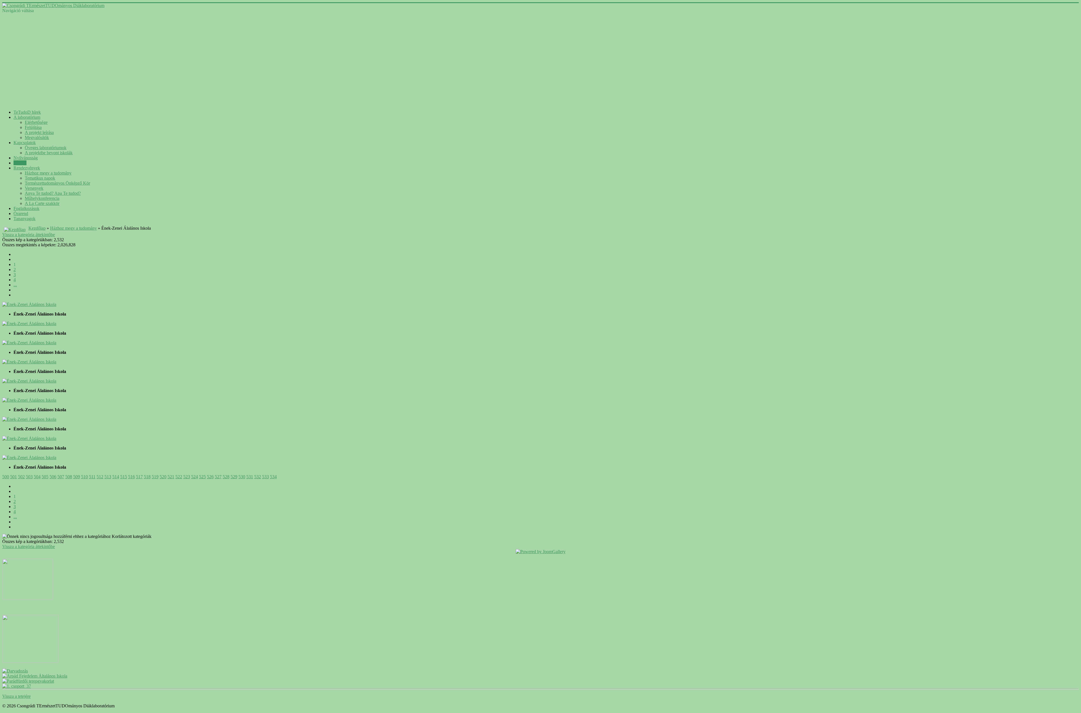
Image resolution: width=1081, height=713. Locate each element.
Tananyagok (24, 218)
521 (170, 476)
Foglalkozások (26, 208)
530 (241, 476)
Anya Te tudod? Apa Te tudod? (53, 193)
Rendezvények (27, 168)
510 (84, 476)
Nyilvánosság (26, 157)
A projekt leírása (39, 132)
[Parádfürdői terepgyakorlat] (28, 681)
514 (115, 476)
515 (123, 476)
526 (210, 476)
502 (21, 476)
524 (194, 476)
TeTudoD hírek (27, 112)
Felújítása (33, 127)
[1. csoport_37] (16, 686)
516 (131, 476)
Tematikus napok (40, 178)
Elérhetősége (36, 122)
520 (163, 476)
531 (249, 476)
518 (147, 476)
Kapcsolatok (25, 142)
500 (5, 476)
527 (218, 476)
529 (234, 476)
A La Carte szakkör (42, 203)
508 (68, 476)
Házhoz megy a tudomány (48, 173)
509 (76, 476)
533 (265, 476)
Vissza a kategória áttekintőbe (28, 234)
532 (257, 476)
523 (186, 476)
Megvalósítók (37, 137)
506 (53, 476)
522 (178, 476)
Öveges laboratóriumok (45, 147)
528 (226, 476)
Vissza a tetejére (16, 696)
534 (273, 476)
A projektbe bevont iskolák (49, 152)
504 (37, 476)
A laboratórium (27, 117)
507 (60, 476)
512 (100, 476)
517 (139, 476)
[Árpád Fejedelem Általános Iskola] (34, 676)
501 (13, 476)
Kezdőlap (37, 228)
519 (155, 476)
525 (202, 476)
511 (92, 476)
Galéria (20, 162)
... (15, 284)
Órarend (21, 213)
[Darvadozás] (15, 671)
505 (45, 476)
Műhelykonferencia (42, 198)
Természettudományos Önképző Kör (57, 183)
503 (29, 476)
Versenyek (34, 188)
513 (107, 476)
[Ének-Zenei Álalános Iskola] (29, 304)
